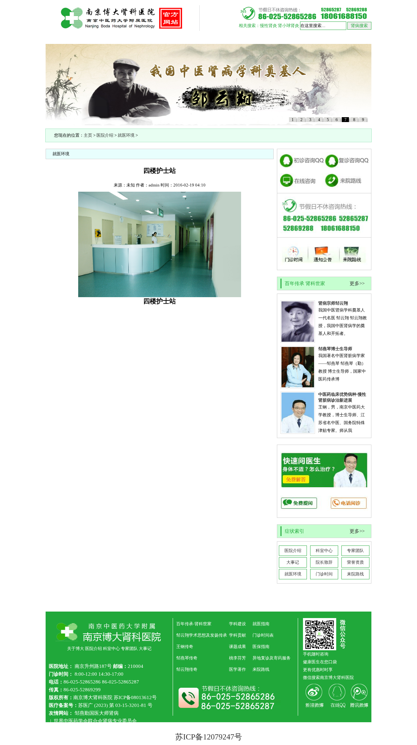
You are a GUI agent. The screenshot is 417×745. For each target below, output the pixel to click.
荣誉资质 (355, 562)
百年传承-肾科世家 (193, 623)
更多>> (357, 283)
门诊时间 (324, 574)
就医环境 (126, 135)
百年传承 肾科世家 (145, 37)
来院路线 (355, 574)
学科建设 (237, 623)
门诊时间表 (263, 635)
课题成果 (237, 646)
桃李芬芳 (237, 657)
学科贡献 (237, 635)
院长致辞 (324, 562)
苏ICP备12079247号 (208, 737)
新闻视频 (226, 37)
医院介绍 (99, 37)
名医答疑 (190, 37)
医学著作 (237, 669)
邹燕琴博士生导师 (335, 348)
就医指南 (262, 37)
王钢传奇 (184, 646)
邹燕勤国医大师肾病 (97, 713)
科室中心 (324, 550)
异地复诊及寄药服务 (271, 657)
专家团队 (355, 550)
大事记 (292, 562)
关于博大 (75, 648)
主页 (88, 135)
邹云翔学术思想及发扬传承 (201, 635)
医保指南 (260, 646)
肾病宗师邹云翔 (333, 303)
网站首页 (63, 37)
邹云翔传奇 (186, 669)
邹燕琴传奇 (186, 657)
